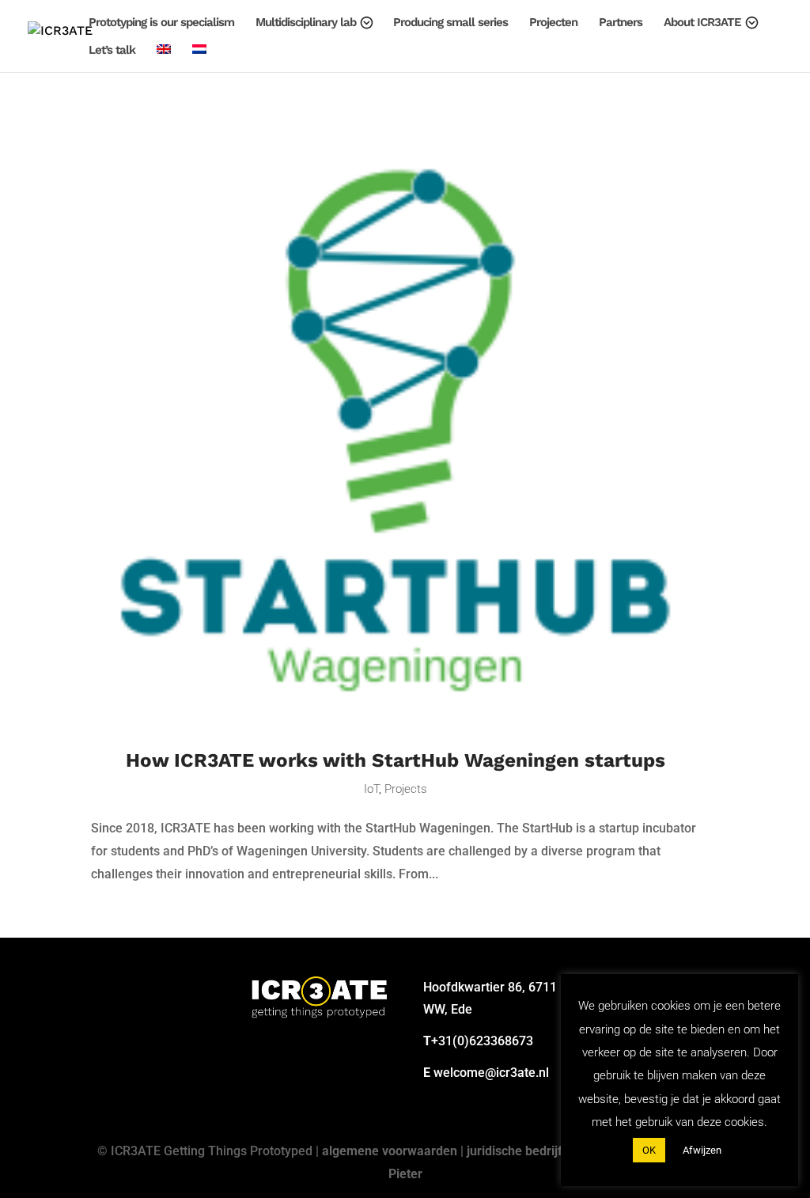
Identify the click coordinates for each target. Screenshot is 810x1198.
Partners (620, 23)
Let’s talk (112, 50)
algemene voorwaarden (389, 1150)
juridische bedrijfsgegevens (545, 1150)
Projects (405, 789)
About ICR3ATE (702, 23)
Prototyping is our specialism (161, 23)
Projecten (553, 23)
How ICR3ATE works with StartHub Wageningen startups (395, 760)
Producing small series (450, 23)
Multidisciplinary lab (305, 23)
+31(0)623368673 (482, 1040)
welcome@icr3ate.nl (491, 1072)
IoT (371, 789)
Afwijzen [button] (702, 1150)
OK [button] (649, 1150)
